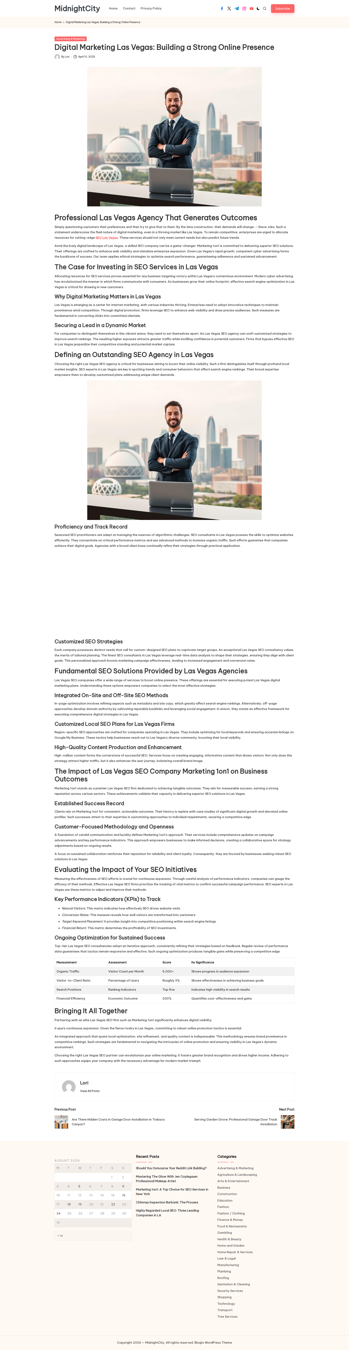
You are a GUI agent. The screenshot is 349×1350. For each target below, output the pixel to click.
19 (80, 1204)
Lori (84, 1082)
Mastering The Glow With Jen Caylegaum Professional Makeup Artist (167, 1179)
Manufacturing (228, 1265)
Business (223, 1188)
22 (113, 1204)
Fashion (223, 1207)
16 (123, 1195)
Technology (226, 1304)
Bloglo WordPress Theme (213, 1343)
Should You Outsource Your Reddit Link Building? (171, 1168)
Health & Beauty (229, 1239)
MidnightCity (77, 9)
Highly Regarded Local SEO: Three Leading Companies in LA (167, 1212)
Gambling (224, 1233)
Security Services (230, 1291)
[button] (282, 8)
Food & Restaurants (232, 1226)
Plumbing (224, 1271)
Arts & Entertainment (233, 1181)
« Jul (60, 1235)
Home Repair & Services (235, 1252)
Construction (227, 1194)
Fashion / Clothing (231, 1213)
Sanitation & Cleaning (233, 1284)
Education (224, 1200)
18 (69, 1204)
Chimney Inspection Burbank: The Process (167, 1202)
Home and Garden (230, 1246)
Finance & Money (230, 1220)
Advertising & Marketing (70, 39)
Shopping (224, 1297)
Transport (224, 1310)
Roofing (223, 1278)
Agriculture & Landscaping (237, 1175)
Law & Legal (226, 1258)
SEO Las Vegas (107, 238)
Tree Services (227, 1317)
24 (59, 1213)
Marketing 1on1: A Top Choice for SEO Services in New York (172, 1191)
